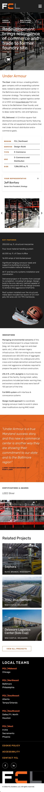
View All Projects (17, 649)
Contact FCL (10, 758)
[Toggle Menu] (40, 6)
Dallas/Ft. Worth (10, 714)
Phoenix (6, 737)
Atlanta (6, 699)
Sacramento (8, 733)
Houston (6, 718)
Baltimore (7, 684)
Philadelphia (8, 687)
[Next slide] (42, 213)
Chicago (6, 672)
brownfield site (22, 102)
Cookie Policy (11, 745)
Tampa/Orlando (9, 702)
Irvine (5, 730)
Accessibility (11, 751)
